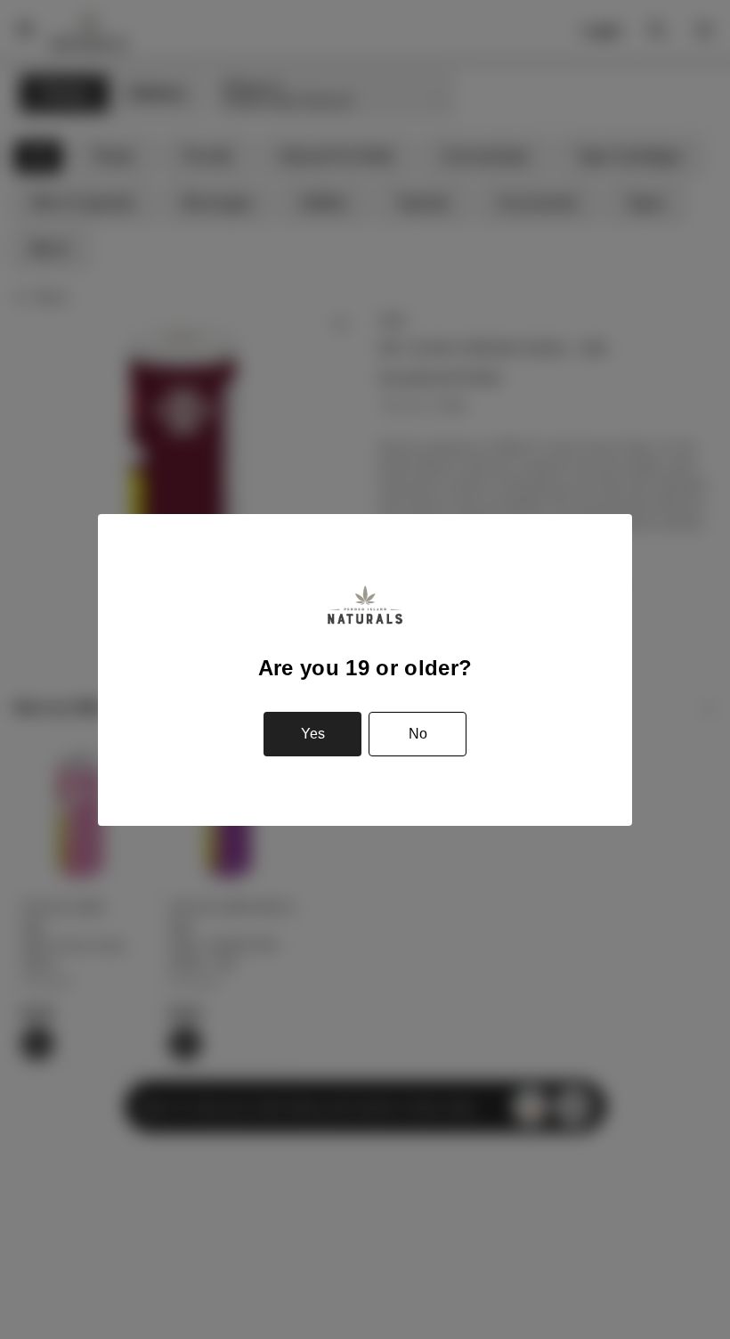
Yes (313, 733)
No (418, 733)
